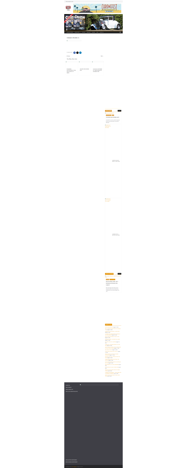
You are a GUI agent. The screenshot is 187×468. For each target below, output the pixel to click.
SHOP (97, 32)
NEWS (112, 267)
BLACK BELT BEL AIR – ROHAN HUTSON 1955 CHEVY (111, 435)
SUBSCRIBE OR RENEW (70, 32)
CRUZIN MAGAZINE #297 (112, 269)
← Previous (68, 56)
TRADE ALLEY (88, 32)
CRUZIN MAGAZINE (108, 267)
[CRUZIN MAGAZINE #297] (113, 265)
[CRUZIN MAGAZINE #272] (84, 62)
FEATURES (93, 32)
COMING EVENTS (77, 32)
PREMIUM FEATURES (112, 431)
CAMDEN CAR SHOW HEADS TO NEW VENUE (115, 313)
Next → (101, 56)
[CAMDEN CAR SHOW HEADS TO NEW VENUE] (108, 313)
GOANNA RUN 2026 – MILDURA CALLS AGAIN (115, 387)
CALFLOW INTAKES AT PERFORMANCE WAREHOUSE (97, 70)
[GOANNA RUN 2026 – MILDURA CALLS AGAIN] (108, 387)
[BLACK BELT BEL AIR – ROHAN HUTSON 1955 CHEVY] (113, 429)
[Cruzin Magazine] (93, 14)
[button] (80, 32)
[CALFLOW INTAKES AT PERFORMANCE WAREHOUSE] (97, 62)
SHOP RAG (83, 32)
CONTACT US (102, 32)
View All (119, 262)
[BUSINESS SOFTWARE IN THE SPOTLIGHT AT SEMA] (71, 62)
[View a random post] (120, 32)
